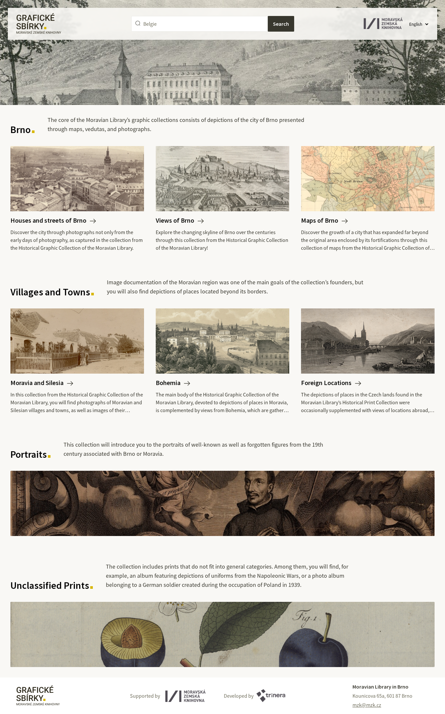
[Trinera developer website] (270, 696)
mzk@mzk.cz (366, 705)
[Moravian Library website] (185, 696)
